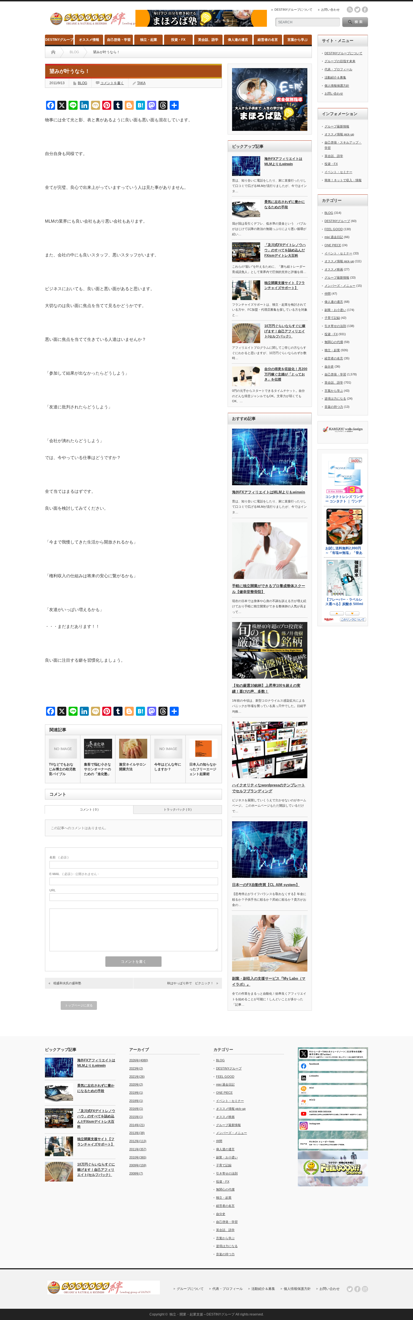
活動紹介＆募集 (335, 77)
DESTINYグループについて (293, 9)
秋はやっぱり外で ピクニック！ (190, 983)
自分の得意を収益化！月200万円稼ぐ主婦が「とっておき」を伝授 (285, 374)
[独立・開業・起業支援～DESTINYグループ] (106, 23)
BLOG (82, 83)
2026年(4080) (138, 1060)
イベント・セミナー (338, 172)
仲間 (327, 293)
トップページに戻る (79, 1005)
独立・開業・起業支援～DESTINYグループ (202, 1314)
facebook (365, 9)
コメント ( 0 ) (89, 809)
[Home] (53, 52)
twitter (357, 9)
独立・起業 (148, 40)
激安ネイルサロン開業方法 (132, 766)
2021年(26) (137, 1076)
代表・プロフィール (338, 69)
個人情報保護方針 (336, 85)
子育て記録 (332, 317)
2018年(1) (136, 1100)
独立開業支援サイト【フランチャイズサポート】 (284, 285)
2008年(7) (136, 1173)
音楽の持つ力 (333, 406)
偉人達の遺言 (238, 40)
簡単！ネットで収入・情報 (343, 180)
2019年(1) (136, 1092)
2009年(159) (137, 1165)
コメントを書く (112, 83)
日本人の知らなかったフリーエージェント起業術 (202, 769)
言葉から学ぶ (297, 40)
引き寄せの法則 (335, 326)
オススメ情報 (89, 40)
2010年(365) (137, 1157)
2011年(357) (137, 1149)
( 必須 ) (59, 857)
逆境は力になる (335, 398)
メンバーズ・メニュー (339, 285)
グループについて (190, 1289)
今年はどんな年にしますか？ (167, 766)
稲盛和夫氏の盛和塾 (67, 983)
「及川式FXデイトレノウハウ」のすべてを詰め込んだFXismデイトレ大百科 (285, 250)
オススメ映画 (333, 269)
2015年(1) (136, 1116)
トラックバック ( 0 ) (178, 809)
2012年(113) (137, 1141)
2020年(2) (136, 1084)
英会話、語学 (208, 40)
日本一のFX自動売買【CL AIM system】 (265, 885)
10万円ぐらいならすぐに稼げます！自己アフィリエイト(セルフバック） (284, 331)
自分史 (329, 366)
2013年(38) (137, 1133)
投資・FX (178, 40)
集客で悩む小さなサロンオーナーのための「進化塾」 (97, 769)
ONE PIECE (332, 245)
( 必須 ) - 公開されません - (74, 874)
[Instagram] (365, 1289)
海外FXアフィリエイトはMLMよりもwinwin (283, 161)
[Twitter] (350, 1289)
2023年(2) (136, 1068)
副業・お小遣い (335, 310)
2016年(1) (136, 1108)
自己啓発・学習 (119, 40)
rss (350, 9)
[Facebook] (357, 1289)
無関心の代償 (333, 342)
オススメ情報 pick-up (339, 134)
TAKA (141, 83)
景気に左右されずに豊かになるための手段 (284, 204)
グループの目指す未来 (339, 61)
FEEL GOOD (333, 229)
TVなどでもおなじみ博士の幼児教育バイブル (62, 769)
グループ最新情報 (336, 126)
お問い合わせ (330, 9)
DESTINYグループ (59, 40)
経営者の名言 (268, 40)
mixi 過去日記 (333, 237)
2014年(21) (137, 1125)
